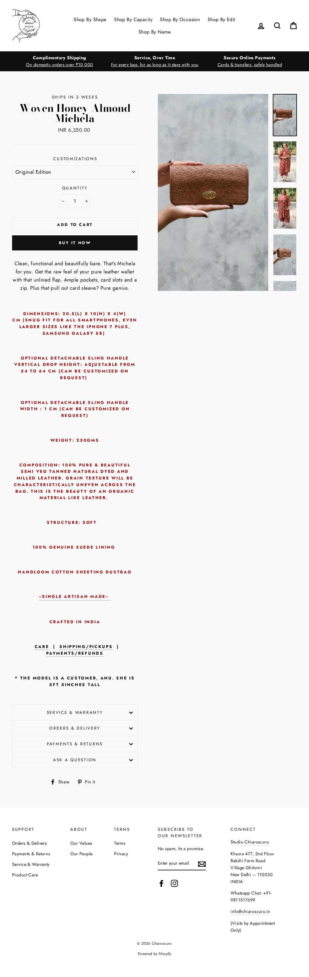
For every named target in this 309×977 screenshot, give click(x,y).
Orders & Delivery (74, 728)
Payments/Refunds (75, 653)
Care (42, 647)
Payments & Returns (75, 744)
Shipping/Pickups (86, 647)
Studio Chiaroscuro (250, 842)
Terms (119, 843)
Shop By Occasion (180, 19)
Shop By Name (154, 31)
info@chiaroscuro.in (250, 911)
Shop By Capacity (133, 19)
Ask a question (75, 760)
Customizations (75, 159)
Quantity (75, 188)
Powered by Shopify (154, 953)
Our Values (81, 843)
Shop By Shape (90, 19)
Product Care (25, 875)
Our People (81, 854)
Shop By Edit (221, 19)
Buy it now (75, 243)
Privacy (121, 854)
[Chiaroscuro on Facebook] (161, 883)
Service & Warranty (75, 712)
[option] (59, 61)
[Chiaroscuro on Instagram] (174, 883)
